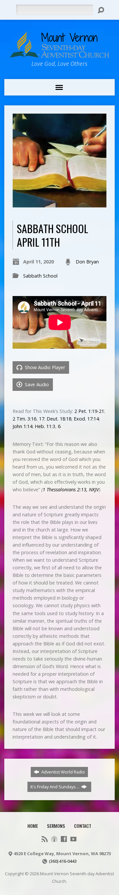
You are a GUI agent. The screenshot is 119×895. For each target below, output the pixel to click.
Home (32, 825)
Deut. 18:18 (59, 419)
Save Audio (36, 384)
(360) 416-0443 (63, 861)
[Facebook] (64, 839)
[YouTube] (73, 839)
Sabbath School (40, 276)
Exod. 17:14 (86, 419)
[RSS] (45, 839)
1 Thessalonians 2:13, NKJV (71, 489)
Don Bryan (87, 261)
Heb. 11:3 (45, 426)
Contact (82, 825)
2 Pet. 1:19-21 (89, 411)
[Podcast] (54, 839)
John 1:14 (22, 426)
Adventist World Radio (62, 772)
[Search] (101, 10)
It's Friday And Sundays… (55, 787)
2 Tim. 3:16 (24, 419)
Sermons (56, 825)
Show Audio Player (44, 367)
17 (41, 419)
